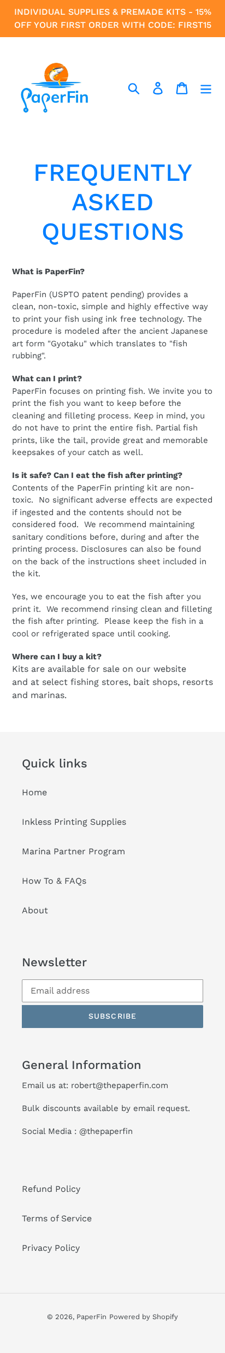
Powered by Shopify (143, 1317)
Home (34, 792)
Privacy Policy (51, 1248)
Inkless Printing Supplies (74, 822)
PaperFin (91, 1317)
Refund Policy (51, 1189)
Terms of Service (57, 1218)
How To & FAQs (54, 881)
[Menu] (206, 87)
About (35, 910)
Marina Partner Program (73, 851)
